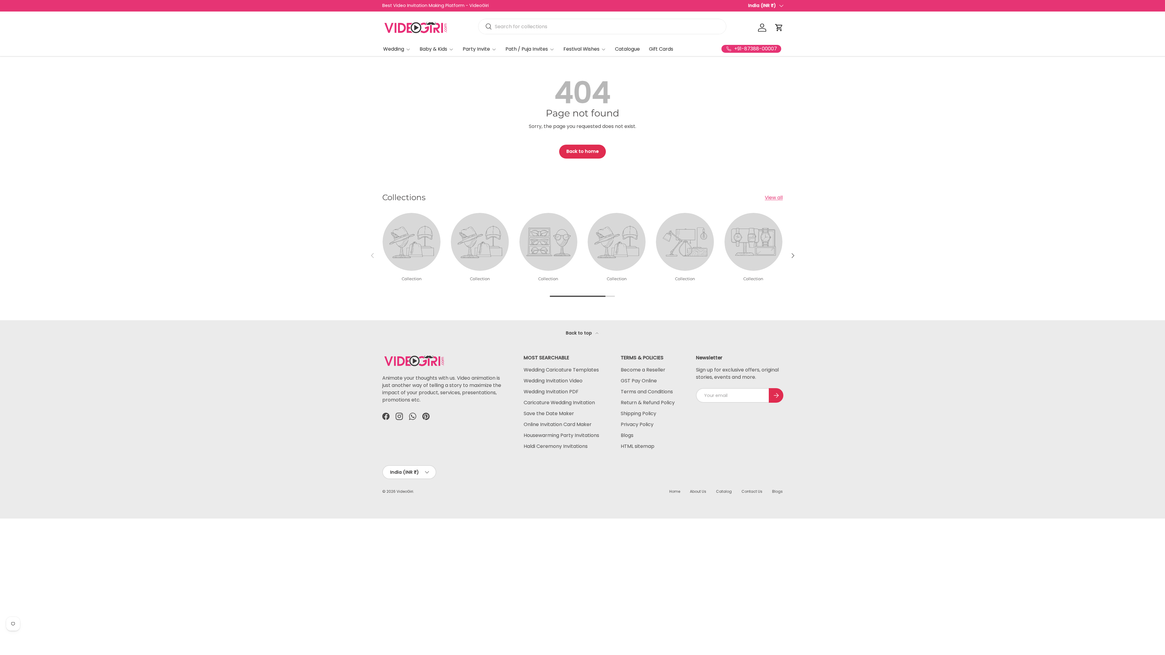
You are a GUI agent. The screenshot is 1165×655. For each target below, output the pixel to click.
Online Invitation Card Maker (558, 424)
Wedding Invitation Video (553, 380)
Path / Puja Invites (526, 48)
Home (674, 491)
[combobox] (602, 26)
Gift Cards (661, 48)
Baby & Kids (433, 48)
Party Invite (476, 48)
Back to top (579, 333)
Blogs (627, 435)
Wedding (393, 48)
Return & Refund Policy (648, 402)
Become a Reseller (643, 369)
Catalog (724, 491)
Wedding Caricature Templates (561, 369)
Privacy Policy (637, 424)
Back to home (582, 151)
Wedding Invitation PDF (551, 391)
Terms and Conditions (647, 391)
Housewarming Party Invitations (561, 435)
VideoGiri (405, 491)
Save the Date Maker (549, 413)
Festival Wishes (581, 48)
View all (774, 197)
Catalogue (627, 48)
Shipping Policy (638, 413)
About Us (698, 491)
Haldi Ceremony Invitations (556, 446)
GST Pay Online (639, 380)
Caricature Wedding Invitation (559, 402)
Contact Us (751, 491)
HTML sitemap (637, 446)
